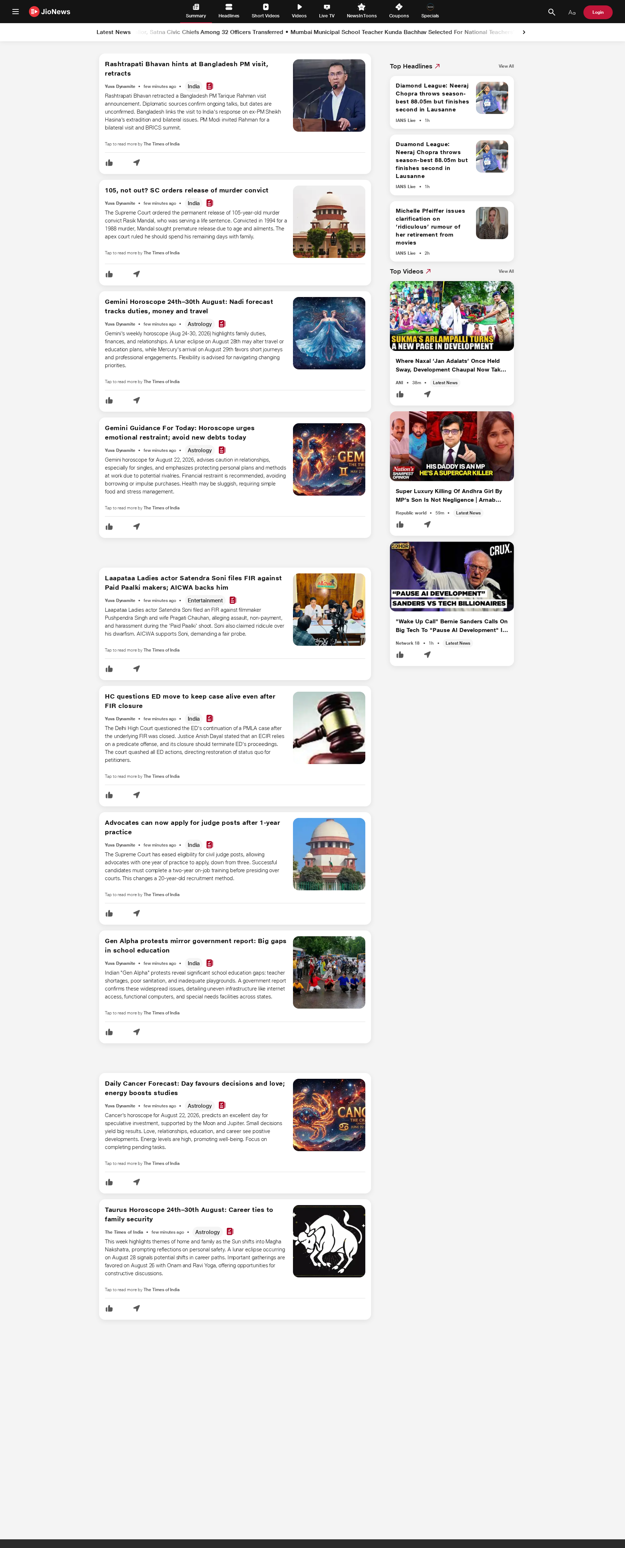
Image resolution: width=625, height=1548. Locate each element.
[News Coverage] (209, 87)
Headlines (228, 15)
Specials (430, 15)
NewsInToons (362, 15)
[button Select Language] (572, 12)
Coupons (399, 15)
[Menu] (15, 11)
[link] (524, 32)
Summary (196, 15)
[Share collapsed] (136, 163)
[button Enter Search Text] (551, 12)
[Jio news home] (50, 11)
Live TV (327, 15)
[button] (109, 163)
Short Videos (266, 15)
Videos (299, 15)
